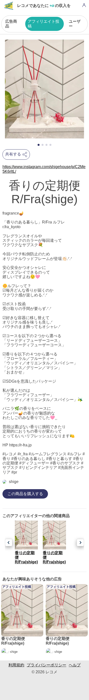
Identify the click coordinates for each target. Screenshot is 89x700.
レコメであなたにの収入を (44, 5)
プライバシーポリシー (46, 665)
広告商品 (11, 23)
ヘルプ (75, 665)
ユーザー (75, 23)
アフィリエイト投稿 (43, 23)
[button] (39, 145)
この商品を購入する (25, 494)
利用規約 (16, 665)
